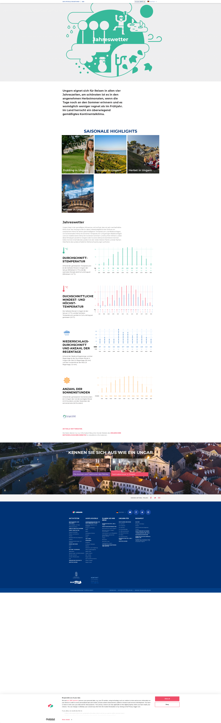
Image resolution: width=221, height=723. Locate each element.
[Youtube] (130, 512)
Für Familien (122, 523)
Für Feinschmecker (123, 536)
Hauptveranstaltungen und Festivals (75, 542)
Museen (87, 535)
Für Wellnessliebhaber (124, 531)
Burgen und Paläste (90, 527)
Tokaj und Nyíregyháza (91, 549)
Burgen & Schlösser (73, 532)
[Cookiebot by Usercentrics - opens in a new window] (50, 719)
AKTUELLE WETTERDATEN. (72, 429)
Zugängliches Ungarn (107, 543)
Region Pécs (88, 551)
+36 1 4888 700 (95, 582)
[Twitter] (142, 512)
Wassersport (71, 551)
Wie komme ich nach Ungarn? (109, 528)
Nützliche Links (105, 541)
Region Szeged (89, 560)
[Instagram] (148, 512)
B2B (83, 1)
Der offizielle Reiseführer (71, 1)
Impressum (112, 590)
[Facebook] (136, 512)
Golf (70, 558)
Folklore (71, 539)
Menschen (104, 539)
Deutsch (152, 1)
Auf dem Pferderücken (74, 556)
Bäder (87, 529)
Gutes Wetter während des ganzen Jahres (108, 535)
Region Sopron (89, 553)
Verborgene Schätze (90, 533)
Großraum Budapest (90, 544)
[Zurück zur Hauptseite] (77, 512)
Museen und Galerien (74, 534)
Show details (66, 719)
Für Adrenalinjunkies (123, 533)
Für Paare (121, 534)
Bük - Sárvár (88, 555)
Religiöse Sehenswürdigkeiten (76, 537)
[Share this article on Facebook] (150, 498)
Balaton (87, 545)
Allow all (167, 698)
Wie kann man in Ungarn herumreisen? (108, 531)
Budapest (88, 542)
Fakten (103, 537)
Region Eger (88, 556)
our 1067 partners (72, 700)
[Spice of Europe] (76, 582)
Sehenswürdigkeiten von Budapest (91, 525)
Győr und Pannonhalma (91, 558)
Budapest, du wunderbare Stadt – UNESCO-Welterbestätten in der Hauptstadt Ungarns (143, 540)
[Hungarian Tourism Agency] (76, 575)
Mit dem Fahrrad (73, 555)
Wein (70, 547)
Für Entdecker (122, 525)
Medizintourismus (73, 526)
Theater (70, 535)
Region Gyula (89, 562)
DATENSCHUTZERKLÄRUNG (125, 590)
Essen (70, 545)
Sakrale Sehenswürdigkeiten (142, 527)
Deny (167, 704)
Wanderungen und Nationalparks (76, 553)
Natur (87, 531)
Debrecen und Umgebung (92, 547)
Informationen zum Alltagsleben (109, 533)
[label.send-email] (158, 498)
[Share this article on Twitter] (154, 498)
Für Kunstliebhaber (123, 529)
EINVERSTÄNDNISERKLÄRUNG (143, 590)
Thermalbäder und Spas (74, 524)
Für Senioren (122, 527)
